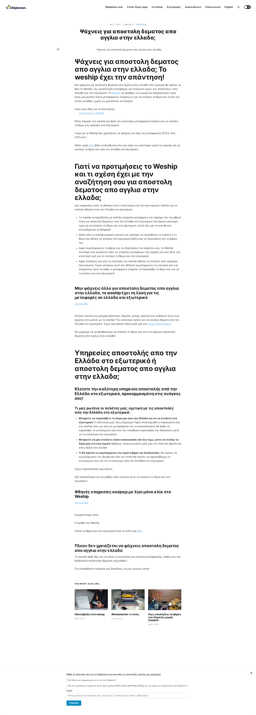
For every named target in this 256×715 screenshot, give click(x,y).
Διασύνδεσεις (193, 6)
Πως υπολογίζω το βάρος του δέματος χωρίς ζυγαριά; (164, 617)
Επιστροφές (174, 6)
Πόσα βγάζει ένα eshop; (90, 614)
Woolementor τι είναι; (125, 614)
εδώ (91, 145)
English (229, 6)
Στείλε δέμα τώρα (137, 6)
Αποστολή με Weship (91, 113)
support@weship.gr (159, 323)
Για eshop (157, 6)
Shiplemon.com (114, 6)
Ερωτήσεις (141, 24)
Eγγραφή (74, 703)
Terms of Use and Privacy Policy (129, 686)
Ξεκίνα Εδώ (81, 303)
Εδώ (139, 531)
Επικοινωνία (212, 6)
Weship (116, 92)
